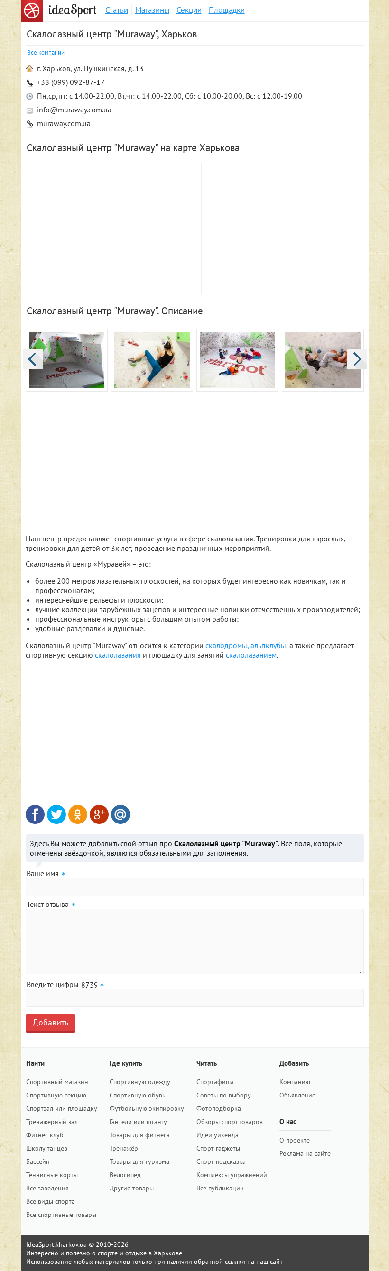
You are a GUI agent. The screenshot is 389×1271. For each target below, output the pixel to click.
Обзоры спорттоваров (229, 1121)
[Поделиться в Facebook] (35, 814)
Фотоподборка (218, 1108)
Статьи (116, 10)
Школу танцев (46, 1148)
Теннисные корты (52, 1174)
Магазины (152, 10)
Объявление (297, 1095)
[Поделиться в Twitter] (56, 814)
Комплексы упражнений (231, 1174)
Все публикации (220, 1188)
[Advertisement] (284, 229)
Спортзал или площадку (61, 1108)
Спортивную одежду (140, 1082)
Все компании (46, 52)
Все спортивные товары (61, 1214)
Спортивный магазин (57, 1082)
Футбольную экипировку (147, 1108)
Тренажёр (124, 1148)
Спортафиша (215, 1082)
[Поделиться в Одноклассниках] (77, 814)
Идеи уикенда (217, 1135)
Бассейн (38, 1161)
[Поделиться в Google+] (99, 814)
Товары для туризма (139, 1161)
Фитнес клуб (45, 1135)
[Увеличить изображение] (66, 361)
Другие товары (132, 1188)
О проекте (294, 1140)
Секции (189, 10)
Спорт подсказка (221, 1161)
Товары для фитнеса (140, 1135)
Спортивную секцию (56, 1095)
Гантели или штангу (138, 1121)
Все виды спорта (50, 1201)
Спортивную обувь (138, 1095)
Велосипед (125, 1174)
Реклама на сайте (305, 1153)
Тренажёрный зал (52, 1121)
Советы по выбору (223, 1095)
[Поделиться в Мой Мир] (120, 814)
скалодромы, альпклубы (245, 645)
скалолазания (118, 654)
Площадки (227, 10)
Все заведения (47, 1188)
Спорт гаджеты (218, 1148)
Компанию (294, 1082)
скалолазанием (251, 654)
